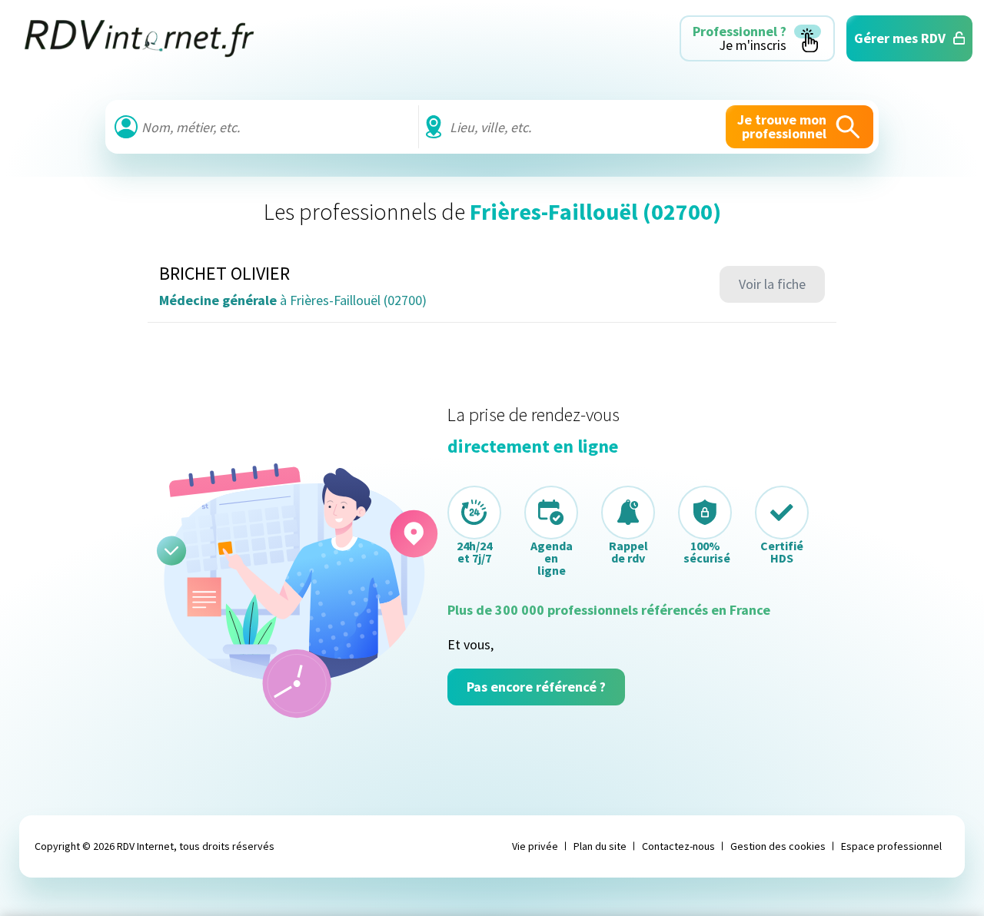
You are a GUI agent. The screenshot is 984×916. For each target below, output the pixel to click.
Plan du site (600, 846)
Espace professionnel (891, 846)
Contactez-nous (678, 846)
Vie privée (535, 846)
